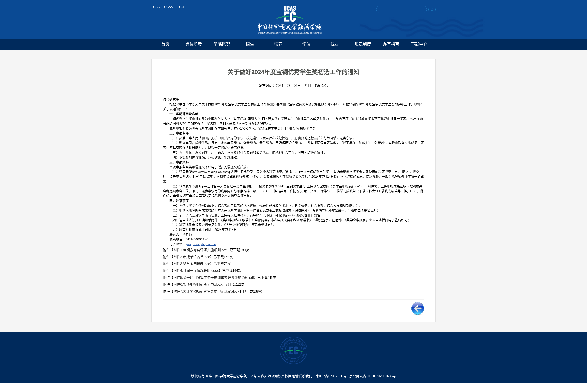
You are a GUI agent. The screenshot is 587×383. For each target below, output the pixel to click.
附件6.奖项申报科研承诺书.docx (197, 284)
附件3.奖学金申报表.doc (191, 264)
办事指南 (391, 44)
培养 (278, 44)
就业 (334, 44)
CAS (156, 7)
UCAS (168, 7)
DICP (181, 7)
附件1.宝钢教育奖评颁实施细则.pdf (199, 250)
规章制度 (362, 44)
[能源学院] (290, 20)
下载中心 (419, 44)
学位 (306, 44)
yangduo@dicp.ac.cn (201, 244)
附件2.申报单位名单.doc (191, 257)
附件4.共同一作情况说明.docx (196, 271)
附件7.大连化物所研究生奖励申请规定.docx (206, 291)
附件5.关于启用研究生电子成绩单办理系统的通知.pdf (213, 277)
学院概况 (221, 44)
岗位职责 (193, 44)
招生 (250, 44)
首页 (165, 44)
